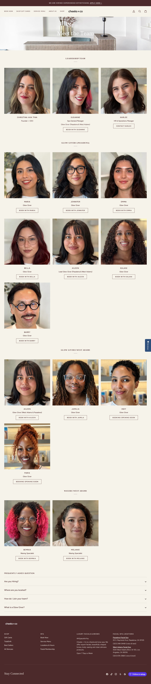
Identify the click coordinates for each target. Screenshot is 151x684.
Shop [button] (6, 634)
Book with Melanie (75, 558)
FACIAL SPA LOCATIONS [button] (123, 634)
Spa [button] (42, 634)
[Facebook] (107, 674)
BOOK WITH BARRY (27, 341)
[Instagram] (116, 674)
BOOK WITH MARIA (27, 210)
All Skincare (8, 649)
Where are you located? (15, 590)
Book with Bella (27, 277)
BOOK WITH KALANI (123, 277)
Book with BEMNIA (27, 558)
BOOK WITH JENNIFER (75, 210)
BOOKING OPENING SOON (124, 417)
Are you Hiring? (11, 581)
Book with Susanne (75, 129)
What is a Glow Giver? (14, 607)
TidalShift (7, 641)
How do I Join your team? (16, 598)
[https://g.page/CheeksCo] (125, 674)
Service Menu (45, 641)
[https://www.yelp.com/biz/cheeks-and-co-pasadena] (120, 674)
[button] (39, 11)
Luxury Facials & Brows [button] (88, 634)
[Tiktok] (111, 674)
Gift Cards (8, 637)
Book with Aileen (75, 277)
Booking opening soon (27, 482)
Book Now (44, 637)
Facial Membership (47, 649)
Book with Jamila (75, 417)
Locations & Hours (47, 645)
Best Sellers (8, 645)
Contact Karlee (123, 126)
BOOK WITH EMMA (124, 210)
